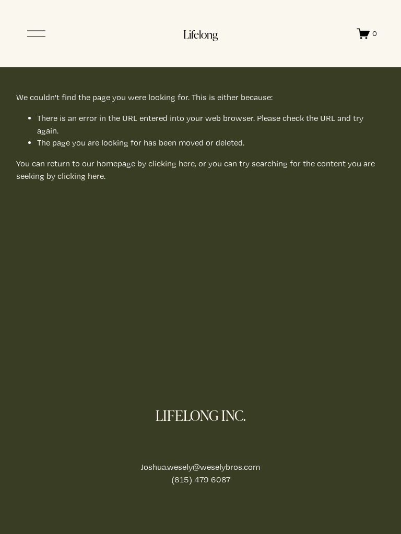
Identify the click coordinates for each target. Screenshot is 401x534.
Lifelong (200, 34)
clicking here (171, 163)
